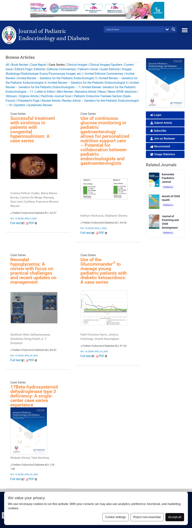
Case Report (38, 64)
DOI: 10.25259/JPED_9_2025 (23, 218)
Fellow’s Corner (88, 69)
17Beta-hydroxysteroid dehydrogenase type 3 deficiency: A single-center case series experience (34, 396)
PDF (31, 223)
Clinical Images (77, 64)
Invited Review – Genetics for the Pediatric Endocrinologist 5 (88, 82)
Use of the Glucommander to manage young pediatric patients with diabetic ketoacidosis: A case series (103, 271)
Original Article (28, 96)
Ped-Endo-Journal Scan (56, 96)
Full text (16, 223)
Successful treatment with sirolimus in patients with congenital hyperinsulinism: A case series (32, 129)
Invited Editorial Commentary (104, 73)
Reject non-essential (147, 517)
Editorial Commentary (61, 69)
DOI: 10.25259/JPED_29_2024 (24, 474)
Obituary (11, 96)
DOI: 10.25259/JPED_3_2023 (93, 228)
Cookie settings (115, 517)
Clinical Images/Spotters (105, 64)
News (102, 91)
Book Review (19, 64)
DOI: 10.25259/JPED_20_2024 (24, 355)
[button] (184, 30)
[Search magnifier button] (173, 29)
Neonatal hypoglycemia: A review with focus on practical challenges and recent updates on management (33, 271)
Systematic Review (39, 105)
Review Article (51, 100)
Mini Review (65, 91)
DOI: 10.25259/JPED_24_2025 (94, 351)
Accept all (174, 517)
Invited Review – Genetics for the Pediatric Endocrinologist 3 (57, 78)
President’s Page (28, 100)
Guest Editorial (110, 69)
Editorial (39, 69)
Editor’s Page (23, 69)
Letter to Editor (45, 91)
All (7, 64)
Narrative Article (85, 91)
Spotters (19, 105)
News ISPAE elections (122, 91)
